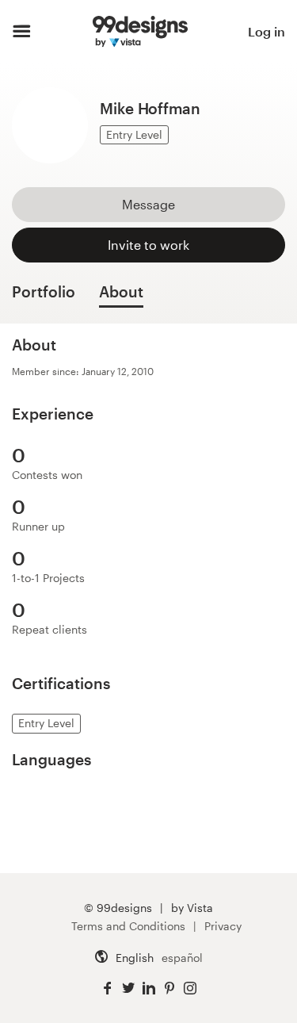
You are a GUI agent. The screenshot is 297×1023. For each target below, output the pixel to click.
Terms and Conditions (128, 926)
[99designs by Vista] (140, 32)
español (182, 957)
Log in (266, 31)
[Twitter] (128, 988)
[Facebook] (107, 988)
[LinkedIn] (149, 988)
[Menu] (22, 32)
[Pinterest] (169, 988)
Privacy (223, 926)
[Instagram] (190, 988)
